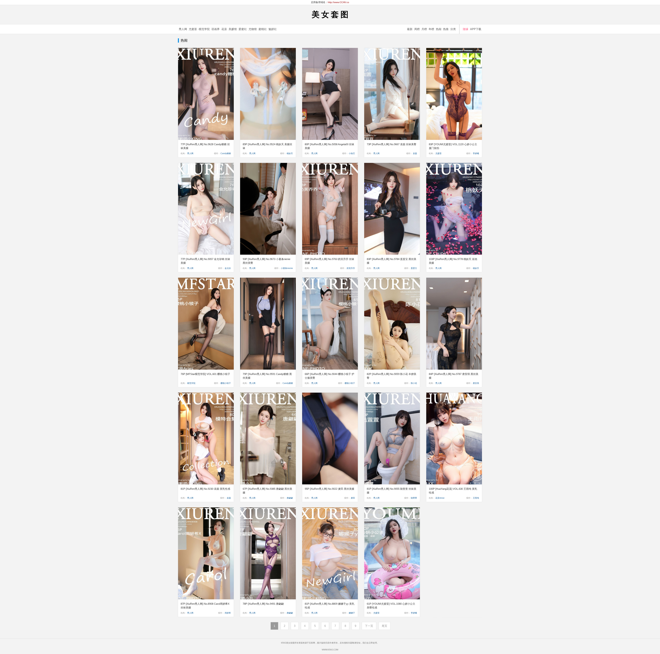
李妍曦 (476, 153)
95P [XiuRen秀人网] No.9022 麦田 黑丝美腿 (329, 488)
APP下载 (475, 29)
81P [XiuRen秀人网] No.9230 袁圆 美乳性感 (205, 488)
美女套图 (331, 14)
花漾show (439, 498)
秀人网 (183, 29)
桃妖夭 (290, 153)
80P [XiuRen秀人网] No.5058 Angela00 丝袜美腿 (329, 146)
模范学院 (204, 29)
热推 (446, 29)
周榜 (417, 29)
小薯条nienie (287, 268)
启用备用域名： (330, 2)
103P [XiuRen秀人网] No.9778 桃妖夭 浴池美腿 (453, 261)
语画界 (215, 29)
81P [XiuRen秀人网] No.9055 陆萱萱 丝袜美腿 (391, 490)
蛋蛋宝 (414, 268)
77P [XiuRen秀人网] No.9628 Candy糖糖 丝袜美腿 (205, 146)
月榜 (424, 29)
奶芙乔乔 (351, 268)
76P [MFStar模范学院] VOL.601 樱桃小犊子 (205, 374)
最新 (409, 29)
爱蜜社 (243, 29)
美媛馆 (233, 29)
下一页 (369, 625)
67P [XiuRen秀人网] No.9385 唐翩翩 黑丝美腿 (267, 490)
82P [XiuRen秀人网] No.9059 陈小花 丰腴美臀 (391, 376)
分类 (453, 29)
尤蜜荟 (193, 29)
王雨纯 (476, 498)
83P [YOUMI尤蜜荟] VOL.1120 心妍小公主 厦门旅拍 (453, 146)
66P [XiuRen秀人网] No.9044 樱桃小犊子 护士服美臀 (329, 376)
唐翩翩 (290, 498)
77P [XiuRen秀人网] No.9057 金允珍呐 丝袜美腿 (205, 261)
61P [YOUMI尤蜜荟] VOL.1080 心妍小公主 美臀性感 (391, 605)
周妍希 (228, 613)
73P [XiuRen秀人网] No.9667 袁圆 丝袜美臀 (391, 144)
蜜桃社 (262, 29)
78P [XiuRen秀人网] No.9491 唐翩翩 (263, 603)
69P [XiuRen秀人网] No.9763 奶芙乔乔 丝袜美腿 (329, 261)
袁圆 (415, 153)
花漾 (224, 29)
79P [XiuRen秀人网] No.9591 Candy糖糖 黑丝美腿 (267, 376)
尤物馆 (253, 29)
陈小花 (414, 383)
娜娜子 (352, 613)
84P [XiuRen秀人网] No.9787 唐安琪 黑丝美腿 (453, 376)
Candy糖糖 (226, 153)
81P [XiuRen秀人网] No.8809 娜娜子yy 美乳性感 (329, 605)
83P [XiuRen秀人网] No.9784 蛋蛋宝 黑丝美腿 (391, 261)
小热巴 (352, 153)
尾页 (384, 625)
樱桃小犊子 (226, 383)
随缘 (465, 29)
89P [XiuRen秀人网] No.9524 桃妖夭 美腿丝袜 (267, 146)
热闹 (438, 29)
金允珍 (228, 268)
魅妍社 (272, 29)
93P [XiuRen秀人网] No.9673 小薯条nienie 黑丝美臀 (266, 261)
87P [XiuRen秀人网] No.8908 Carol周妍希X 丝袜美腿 (205, 605)
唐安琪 (476, 383)
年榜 (431, 29)
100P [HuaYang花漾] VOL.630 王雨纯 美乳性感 (453, 490)
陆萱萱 (414, 498)
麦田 (353, 498)
